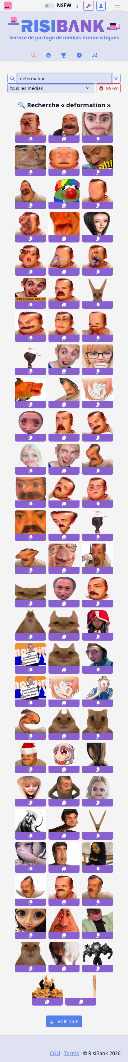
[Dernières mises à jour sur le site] (77, 6)
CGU (55, 1053)
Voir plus (67, 1021)
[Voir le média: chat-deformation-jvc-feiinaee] (30, 625)
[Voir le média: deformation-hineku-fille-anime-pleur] (97, 393)
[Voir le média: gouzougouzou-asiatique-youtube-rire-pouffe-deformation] (30, 857)
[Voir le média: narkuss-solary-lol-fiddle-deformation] (97, 658)
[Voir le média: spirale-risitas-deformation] (97, 426)
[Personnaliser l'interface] (88, 6)
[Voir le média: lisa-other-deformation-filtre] (97, 359)
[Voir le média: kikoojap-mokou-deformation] (64, 758)
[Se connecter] (101, 6)
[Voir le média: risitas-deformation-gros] (97, 592)
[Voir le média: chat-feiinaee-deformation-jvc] (64, 625)
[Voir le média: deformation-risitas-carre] (97, 326)
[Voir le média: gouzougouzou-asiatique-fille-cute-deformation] (64, 957)
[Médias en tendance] (48, 55)
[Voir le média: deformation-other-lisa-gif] (80, 990)
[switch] (49, 5)
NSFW (64, 5)
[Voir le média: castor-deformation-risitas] (64, 293)
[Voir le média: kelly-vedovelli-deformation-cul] (97, 525)
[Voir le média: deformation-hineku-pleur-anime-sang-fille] (64, 691)
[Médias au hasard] (95, 55)
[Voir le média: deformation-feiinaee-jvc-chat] (97, 293)
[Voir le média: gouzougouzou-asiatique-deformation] (97, 758)
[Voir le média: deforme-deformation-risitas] (30, 890)
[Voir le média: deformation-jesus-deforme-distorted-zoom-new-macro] (30, 160)
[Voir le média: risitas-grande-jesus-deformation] (64, 857)
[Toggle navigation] (117, 6)
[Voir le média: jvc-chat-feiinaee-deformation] (30, 592)
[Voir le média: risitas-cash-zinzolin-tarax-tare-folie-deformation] (64, 227)
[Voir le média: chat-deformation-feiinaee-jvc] (64, 724)
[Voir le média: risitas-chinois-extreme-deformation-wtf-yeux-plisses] (30, 326)
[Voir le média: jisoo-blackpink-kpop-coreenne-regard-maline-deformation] (97, 227)
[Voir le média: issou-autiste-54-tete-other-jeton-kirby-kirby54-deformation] (64, 924)
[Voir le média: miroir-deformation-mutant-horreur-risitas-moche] (64, 160)
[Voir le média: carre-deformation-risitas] (64, 426)
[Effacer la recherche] (116, 78)
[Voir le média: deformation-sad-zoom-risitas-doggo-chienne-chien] (30, 525)
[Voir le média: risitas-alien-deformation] (64, 525)
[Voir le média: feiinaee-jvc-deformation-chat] (64, 658)
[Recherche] (33, 55)
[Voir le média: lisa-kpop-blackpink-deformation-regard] (30, 791)
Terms (71, 1053)
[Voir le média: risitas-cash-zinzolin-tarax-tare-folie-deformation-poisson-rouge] (30, 393)
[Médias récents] (79, 55)
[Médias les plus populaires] (63, 55)
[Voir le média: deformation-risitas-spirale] (64, 492)
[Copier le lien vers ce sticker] (30, 139)
